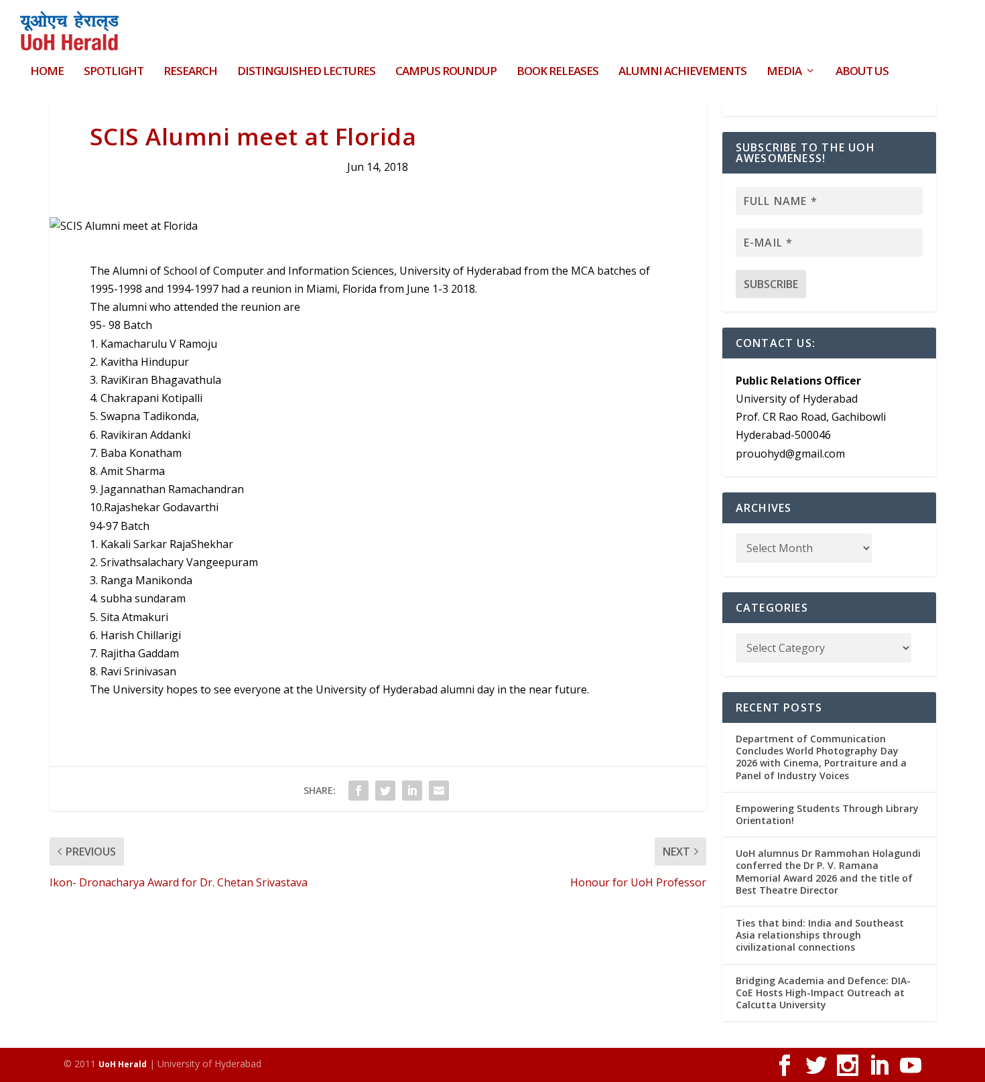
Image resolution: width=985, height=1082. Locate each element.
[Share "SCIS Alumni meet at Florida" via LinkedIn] (412, 790)
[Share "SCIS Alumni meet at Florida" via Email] (438, 790)
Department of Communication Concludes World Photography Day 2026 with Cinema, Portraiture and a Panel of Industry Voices (821, 757)
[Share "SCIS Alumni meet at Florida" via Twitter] (385, 790)
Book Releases (557, 72)
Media (784, 72)
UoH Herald (122, 1064)
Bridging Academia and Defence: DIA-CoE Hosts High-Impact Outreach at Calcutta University (823, 992)
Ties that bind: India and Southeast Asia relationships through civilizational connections (820, 935)
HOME (47, 72)
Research (190, 72)
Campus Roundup (446, 72)
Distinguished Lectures (306, 72)
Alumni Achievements (682, 72)
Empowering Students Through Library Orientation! (827, 814)
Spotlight (113, 72)
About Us (862, 72)
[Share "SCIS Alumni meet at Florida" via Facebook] (358, 790)
